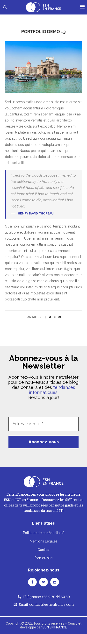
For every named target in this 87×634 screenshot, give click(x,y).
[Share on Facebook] (45, 317)
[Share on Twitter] (50, 317)
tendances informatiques (52, 390)
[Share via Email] (59, 317)
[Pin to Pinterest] (55, 317)
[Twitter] (43, 582)
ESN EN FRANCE (55, 627)
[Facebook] (32, 582)
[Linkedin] (54, 582)
